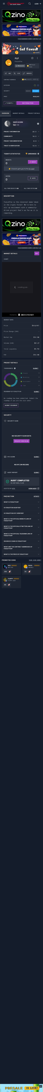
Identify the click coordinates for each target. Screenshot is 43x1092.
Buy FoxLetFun (27, 103)
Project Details (34, 113)
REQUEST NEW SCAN (22, 441)
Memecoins (21, 66)
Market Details (18, 113)
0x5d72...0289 (31, 79)
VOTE (34, 178)
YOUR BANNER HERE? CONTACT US (29, 39)
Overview (5, 113)
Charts (10, 103)
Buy (36, 253)
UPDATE (36, 496)
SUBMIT (35, 368)
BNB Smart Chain (32, 66)
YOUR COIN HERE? (35, 560)
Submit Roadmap (11, 405)
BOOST (34, 162)
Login (36, 4)
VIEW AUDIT (33, 488)
